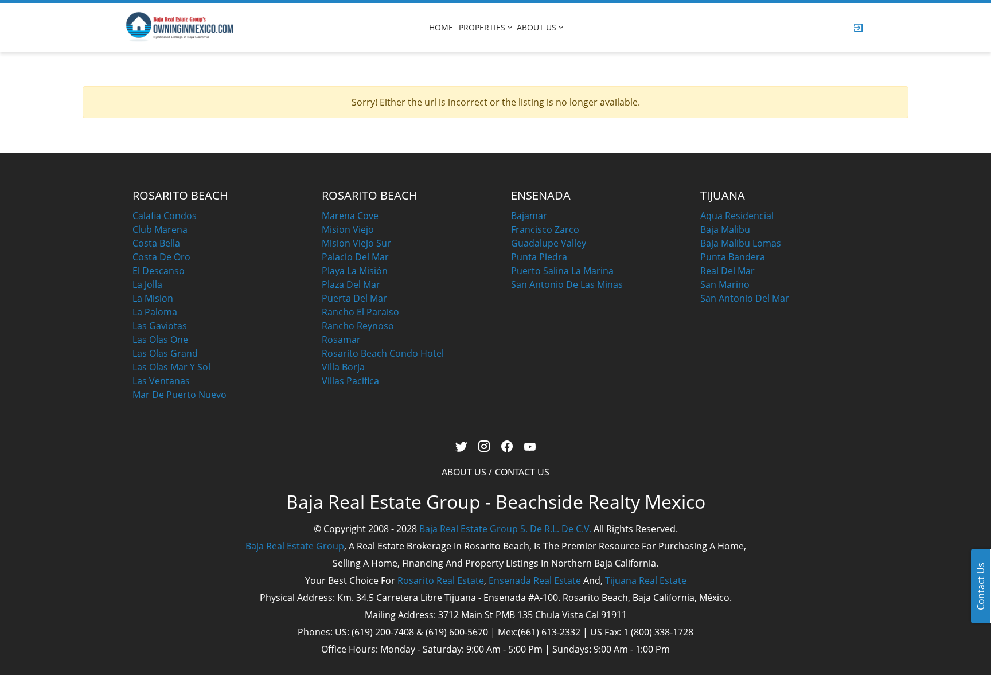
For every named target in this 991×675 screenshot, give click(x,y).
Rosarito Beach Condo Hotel (383, 353)
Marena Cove (350, 215)
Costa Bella (156, 243)
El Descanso (158, 270)
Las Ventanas (161, 380)
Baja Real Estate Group (294, 546)
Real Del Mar (727, 270)
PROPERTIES (482, 27)
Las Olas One (160, 339)
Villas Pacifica (350, 380)
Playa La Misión (355, 270)
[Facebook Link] (507, 446)
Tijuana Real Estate (645, 580)
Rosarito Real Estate (440, 580)
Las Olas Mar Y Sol (171, 367)
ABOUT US (536, 27)
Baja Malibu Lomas (740, 243)
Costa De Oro (161, 257)
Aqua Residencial (737, 215)
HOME (441, 27)
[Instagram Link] (484, 446)
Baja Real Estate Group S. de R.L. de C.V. (505, 528)
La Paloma (154, 312)
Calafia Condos (164, 215)
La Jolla (147, 284)
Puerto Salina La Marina (562, 270)
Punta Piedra (539, 257)
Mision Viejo (348, 229)
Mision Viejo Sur (356, 243)
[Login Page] (858, 27)
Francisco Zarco (545, 229)
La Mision (152, 298)
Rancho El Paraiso (360, 312)
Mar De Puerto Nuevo (179, 394)
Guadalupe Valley (548, 243)
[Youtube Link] (530, 446)
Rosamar (341, 339)
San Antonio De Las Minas (567, 284)
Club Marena (160, 229)
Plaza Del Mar (351, 284)
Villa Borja (343, 367)
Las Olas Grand (165, 353)
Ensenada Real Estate (535, 580)
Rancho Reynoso (358, 325)
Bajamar (529, 215)
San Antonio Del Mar (744, 298)
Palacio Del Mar (355, 257)
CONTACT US (522, 472)
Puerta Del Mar (354, 298)
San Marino (725, 284)
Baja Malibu (725, 229)
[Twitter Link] (461, 446)
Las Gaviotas (159, 325)
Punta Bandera (732, 257)
